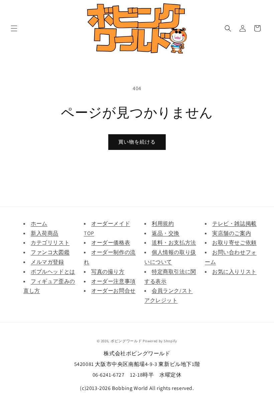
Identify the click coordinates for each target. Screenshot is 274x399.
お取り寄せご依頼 (234, 242)
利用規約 (163, 223)
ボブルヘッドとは (53, 271)
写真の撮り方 (108, 271)
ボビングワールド (126, 341)
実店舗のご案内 (231, 233)
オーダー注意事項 (113, 281)
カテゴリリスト (50, 242)
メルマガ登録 (47, 261)
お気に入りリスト (234, 271)
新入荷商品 (44, 233)
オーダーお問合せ (113, 290)
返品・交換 (165, 233)
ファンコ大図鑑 (50, 252)
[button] (14, 28)
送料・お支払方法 (174, 242)
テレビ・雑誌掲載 (234, 223)
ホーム (39, 223)
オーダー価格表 (110, 242)
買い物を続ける (137, 142)
